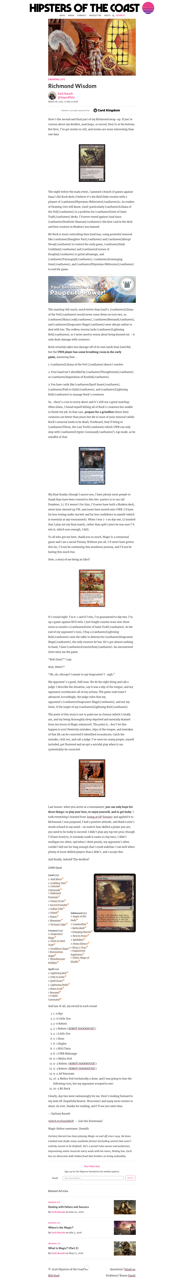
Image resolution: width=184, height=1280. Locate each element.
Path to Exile (57, 976)
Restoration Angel (55, 953)
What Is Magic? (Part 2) (63, 1248)
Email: (55, 1178)
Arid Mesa (55, 879)
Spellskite (78, 939)
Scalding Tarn (58, 883)
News (62, 15)
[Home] (92, 8)
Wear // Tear (79, 947)
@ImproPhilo (66, 97)
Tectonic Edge (58, 924)
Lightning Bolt (58, 973)
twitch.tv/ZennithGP (61, 1121)
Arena (71, 15)
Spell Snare (56, 980)
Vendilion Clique (59, 948)
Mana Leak (56, 988)
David (131, 1275)
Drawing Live (56, 79)
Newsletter (95, 15)
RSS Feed (53, 1275)
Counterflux (79, 924)
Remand (54, 992)
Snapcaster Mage (55, 935)
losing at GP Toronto (100, 816)
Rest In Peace (80, 935)
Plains (53, 916)
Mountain (55, 920)
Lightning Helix (59, 984)
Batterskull (78, 928)
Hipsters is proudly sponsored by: (75, 110)
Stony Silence (80, 943)
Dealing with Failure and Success (68, 1207)
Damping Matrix (81, 931)
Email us (129, 1269)
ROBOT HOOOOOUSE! (82, 1028)
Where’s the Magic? (60, 1227)
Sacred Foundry (58, 904)
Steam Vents (57, 901)
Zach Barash (65, 93)
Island (53, 912)
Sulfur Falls (56, 908)
